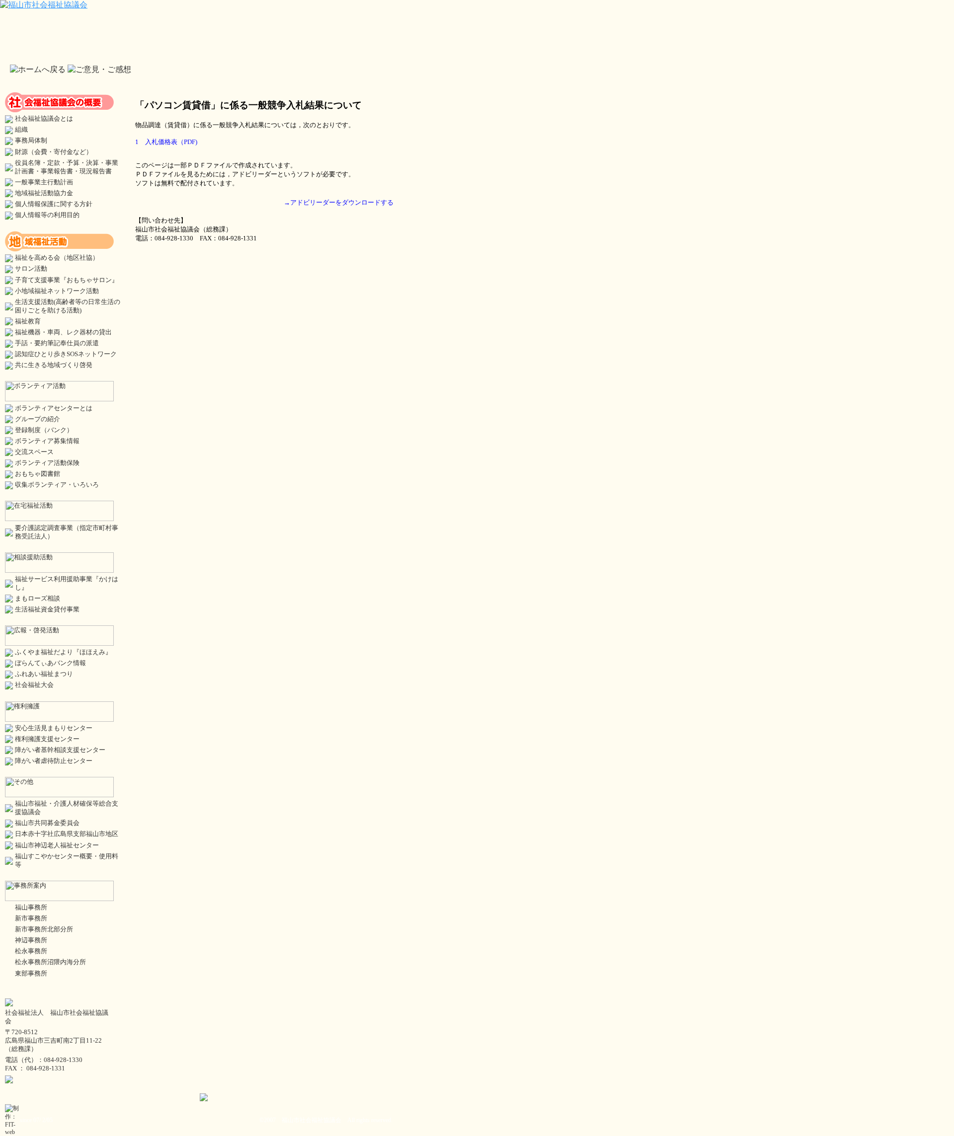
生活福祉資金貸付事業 (47, 609)
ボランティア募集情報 (47, 441)
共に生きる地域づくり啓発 (53, 365)
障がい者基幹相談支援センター (60, 750)
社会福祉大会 (34, 685)
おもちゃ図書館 (37, 473)
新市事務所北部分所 (44, 929)
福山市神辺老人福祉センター (57, 845)
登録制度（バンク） (44, 430)
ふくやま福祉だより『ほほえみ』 (63, 652)
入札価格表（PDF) (171, 142)
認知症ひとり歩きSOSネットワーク (66, 354)
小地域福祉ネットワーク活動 (57, 291)
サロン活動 (31, 268)
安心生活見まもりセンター (53, 728)
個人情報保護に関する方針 (53, 204)
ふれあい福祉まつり (44, 674)
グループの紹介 (37, 419)
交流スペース (34, 452)
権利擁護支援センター (47, 739)
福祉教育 (28, 321)
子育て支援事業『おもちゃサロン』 (66, 280)
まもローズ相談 (37, 598)
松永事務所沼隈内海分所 (50, 962)
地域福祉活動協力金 (44, 193)
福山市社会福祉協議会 (311, 1120)
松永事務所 (31, 951)
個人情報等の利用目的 (47, 215)
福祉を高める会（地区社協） (57, 257)
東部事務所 (31, 973)
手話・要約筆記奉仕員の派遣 (57, 343)
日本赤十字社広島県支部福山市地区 (66, 834)
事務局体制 (31, 140)
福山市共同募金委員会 (47, 823)
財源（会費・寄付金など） (53, 152)
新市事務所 (31, 918)
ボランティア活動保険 (47, 462)
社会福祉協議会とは (44, 118)
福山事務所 (31, 907)
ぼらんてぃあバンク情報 (50, 663)
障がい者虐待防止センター (53, 760)
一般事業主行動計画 (44, 182)
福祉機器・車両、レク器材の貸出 (63, 332)
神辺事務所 (31, 940)
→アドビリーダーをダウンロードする (339, 202)
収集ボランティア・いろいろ (57, 484)
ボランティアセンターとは (53, 408)
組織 (21, 129)
